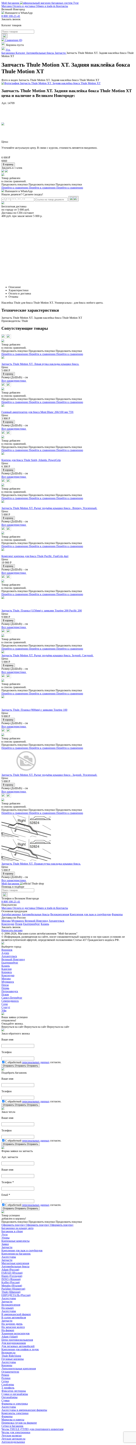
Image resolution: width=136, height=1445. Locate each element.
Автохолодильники (13, 1441)
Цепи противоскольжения (17, 1339)
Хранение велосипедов (15, 1333)
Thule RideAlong (11, 1355)
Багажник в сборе (12, 1231)
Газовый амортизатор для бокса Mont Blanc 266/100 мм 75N (37, 412)
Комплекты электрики (15, 1413)
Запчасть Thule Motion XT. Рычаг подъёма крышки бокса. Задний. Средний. (47, 655)
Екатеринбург (31, 923)
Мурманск (17, 920)
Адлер (5, 953)
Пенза (5, 984)
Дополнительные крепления (18, 1368)
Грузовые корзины (12, 1358)
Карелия (6, 968)
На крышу (7, 1307)
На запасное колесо (13, 1327)
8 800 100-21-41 (10, 16)
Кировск (6, 972)
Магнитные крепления (15, 1263)
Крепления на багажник (16, 1253)
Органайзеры (9, 1397)
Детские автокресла (13, 1438)
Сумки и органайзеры (14, 1394)
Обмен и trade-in (46, 6)
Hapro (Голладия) (11, 1275)
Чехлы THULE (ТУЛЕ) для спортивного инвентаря (32, 1429)
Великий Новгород (36, 920)
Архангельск (56, 920)
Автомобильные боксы (36, 914)
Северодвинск (10, 1000)
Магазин (7, 6)
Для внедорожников (13, 1342)
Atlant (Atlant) (9, 1336)
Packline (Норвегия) (13, 1288)
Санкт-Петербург (11, 997)
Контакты (62, 6)
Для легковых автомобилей (18, 1346)
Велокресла (8, 1352)
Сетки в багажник (12, 1425)
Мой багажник (10, 2)
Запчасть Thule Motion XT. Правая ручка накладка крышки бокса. (41, 863)
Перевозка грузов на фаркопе (19, 1422)
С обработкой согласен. (33, 1062)
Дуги (4, 1234)
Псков (18, 923)
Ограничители (10, 1371)
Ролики (5, 1378)
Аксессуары (8, 1256)
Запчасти (6, 1247)
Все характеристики (14, 380)
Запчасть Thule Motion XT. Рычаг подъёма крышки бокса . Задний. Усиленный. (49, 774)
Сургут (5, 1007)
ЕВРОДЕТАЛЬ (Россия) (15, 1295)
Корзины (6, 1365)
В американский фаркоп (16, 1314)
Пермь (5, 988)
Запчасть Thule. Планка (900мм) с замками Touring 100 (34, 709)
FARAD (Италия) (11, 1272)
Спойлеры (7, 1384)
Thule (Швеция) (10, 1291)
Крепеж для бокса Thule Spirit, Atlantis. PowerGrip (31, 460)
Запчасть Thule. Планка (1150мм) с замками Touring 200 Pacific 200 (41, 610)
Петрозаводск (9, 991)
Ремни (5, 1374)
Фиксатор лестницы (13, 1390)
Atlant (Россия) (10, 1269)
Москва (6, 920)
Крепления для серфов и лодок (20, 1349)
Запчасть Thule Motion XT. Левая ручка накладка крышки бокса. (40, 364)
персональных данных (35, 1062)
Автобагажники (11, 914)
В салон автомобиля (13, 1317)
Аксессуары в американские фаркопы (24, 1409)
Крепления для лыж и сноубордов (90, 914)
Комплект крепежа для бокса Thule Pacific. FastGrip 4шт (35, 556)
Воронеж (6, 949)
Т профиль (7, 1387)
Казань (45, 923)
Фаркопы (117, 914)
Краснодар (7, 923)
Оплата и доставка (24, 6)
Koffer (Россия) (10, 1282)
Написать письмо (11, 930)
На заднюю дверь (11, 1323)
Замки (5, 1244)
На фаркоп (7, 1330)
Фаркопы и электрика (14, 1403)
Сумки (5, 1400)
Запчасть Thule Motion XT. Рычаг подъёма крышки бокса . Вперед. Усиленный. (49, 508)
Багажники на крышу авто (17, 1228)
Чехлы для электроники (15, 1432)
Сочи (4, 1004)
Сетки (5, 1381)
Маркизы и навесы (12, 1419)
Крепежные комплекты (15, 1240)
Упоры (5, 1237)
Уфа (3, 1010)
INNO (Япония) (11, 1279)
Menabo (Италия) (11, 1285)
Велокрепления (59, 914)
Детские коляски (11, 1435)
